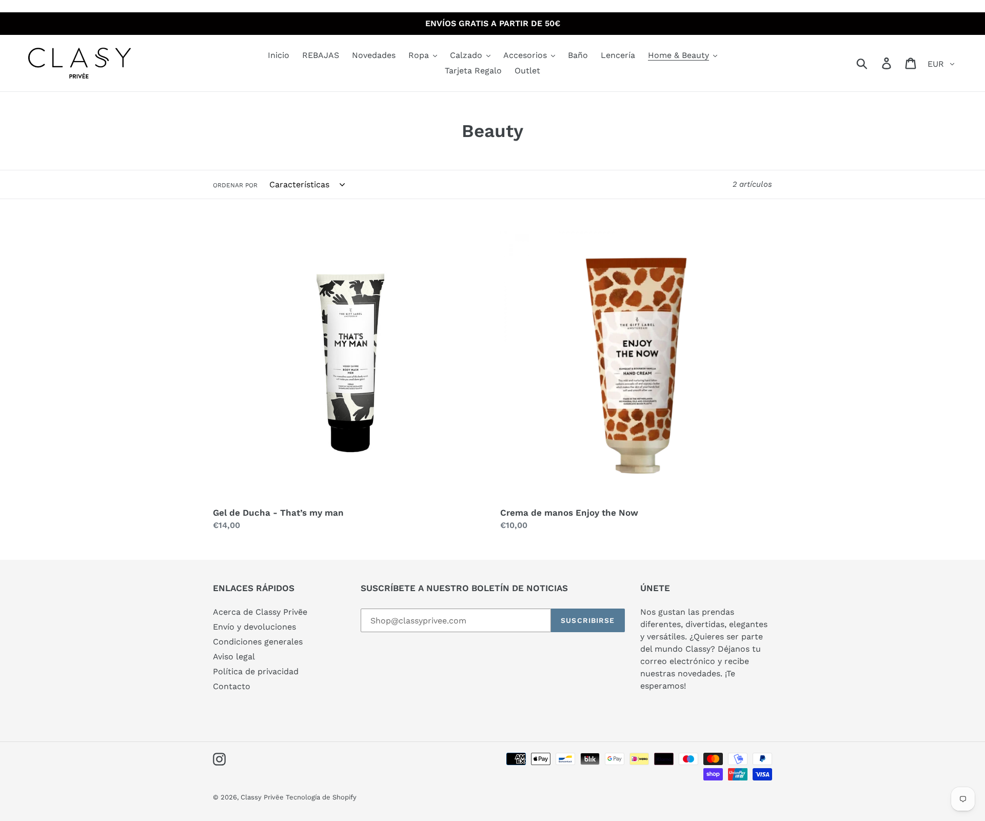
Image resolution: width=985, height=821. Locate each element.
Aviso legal (234, 656)
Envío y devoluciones (254, 627)
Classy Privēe (263, 797)
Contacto (231, 686)
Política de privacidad (256, 671)
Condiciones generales (258, 642)
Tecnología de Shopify (321, 797)
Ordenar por (235, 185)
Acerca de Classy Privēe (260, 612)
